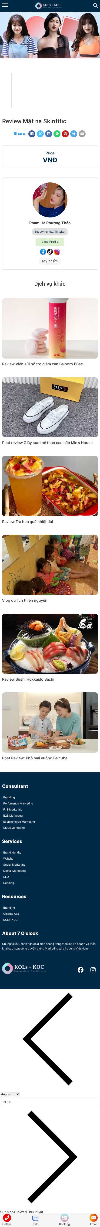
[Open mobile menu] (5, 5)
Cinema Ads (11, 913)
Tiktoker (59, 231)
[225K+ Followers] (43, 251)
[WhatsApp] (56, 133)
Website (8, 858)
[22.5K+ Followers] (56, 251)
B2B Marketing (13, 815)
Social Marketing (14, 864)
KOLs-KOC (10, 919)
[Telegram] (73, 133)
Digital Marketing (14, 870)
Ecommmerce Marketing (19, 821)
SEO (6, 876)
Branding (9, 797)
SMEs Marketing (14, 827)
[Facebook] (31, 133)
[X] (40, 133)
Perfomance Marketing (18, 803)
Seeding (8, 883)
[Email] (82, 133)
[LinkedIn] (48, 133)
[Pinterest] (65, 133)
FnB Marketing (12, 809)
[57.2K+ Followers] (50, 251)
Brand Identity (12, 852)
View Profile (49, 241)
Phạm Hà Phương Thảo (50, 223)
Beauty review (43, 231)
